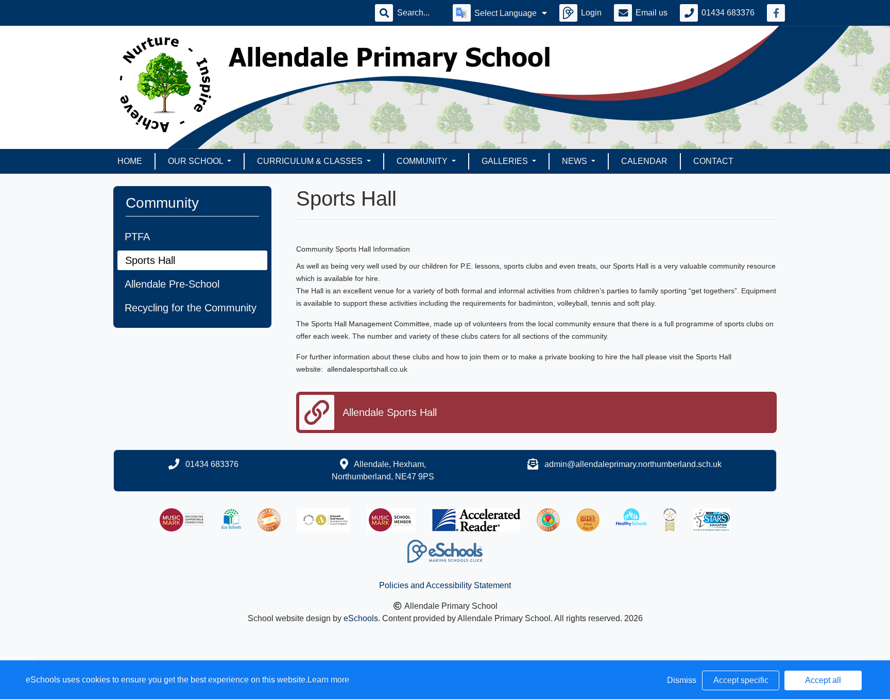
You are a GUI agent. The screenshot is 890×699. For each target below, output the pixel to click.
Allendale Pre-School (172, 284)
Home (129, 161)
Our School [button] (196, 161)
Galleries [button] (506, 161)
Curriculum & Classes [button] (311, 161)
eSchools (361, 618)
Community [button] (423, 161)
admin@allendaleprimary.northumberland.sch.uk (633, 464)
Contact (713, 161)
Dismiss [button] (681, 680)
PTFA (137, 236)
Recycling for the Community (190, 307)
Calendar (644, 161)
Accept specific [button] (740, 680)
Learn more (328, 679)
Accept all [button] (823, 680)
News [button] (575, 161)
